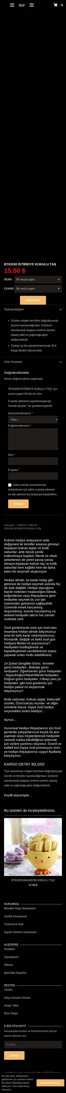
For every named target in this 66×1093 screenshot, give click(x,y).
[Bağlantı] (21, 5)
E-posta (13, 469)
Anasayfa (9, 525)
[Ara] (61, 5)
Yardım (8, 989)
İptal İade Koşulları (15, 972)
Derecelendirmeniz (20, 413)
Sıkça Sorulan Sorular (17, 997)
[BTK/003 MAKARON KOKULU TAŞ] (33, 820)
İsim (11, 454)
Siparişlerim (11, 957)
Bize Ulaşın (11, 1013)
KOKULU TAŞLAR (27, 525)
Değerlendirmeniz (19, 425)
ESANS (9, 288)
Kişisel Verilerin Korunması (20, 932)
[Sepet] (55, 5)
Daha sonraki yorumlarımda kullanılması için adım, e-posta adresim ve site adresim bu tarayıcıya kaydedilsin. (32, 489)
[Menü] (12, 5)
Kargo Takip (11, 1005)
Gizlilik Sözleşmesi (15, 916)
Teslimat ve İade (14, 924)
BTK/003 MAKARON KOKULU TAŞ (33, 880)
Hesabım (9, 949)
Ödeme (8, 964)
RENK (8, 279)
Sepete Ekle (33, 300)
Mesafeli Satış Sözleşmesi (20, 908)
